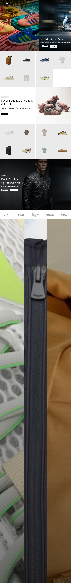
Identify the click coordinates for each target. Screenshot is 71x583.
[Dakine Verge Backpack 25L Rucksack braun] (9, 60)
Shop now (11, 45)
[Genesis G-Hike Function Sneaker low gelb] (62, 132)
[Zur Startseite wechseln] (5, 3)
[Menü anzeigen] (69, 4)
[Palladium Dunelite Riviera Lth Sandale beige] (62, 150)
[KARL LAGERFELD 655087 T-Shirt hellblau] (44, 150)
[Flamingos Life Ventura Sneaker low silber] (9, 78)
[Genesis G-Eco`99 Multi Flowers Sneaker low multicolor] (27, 150)
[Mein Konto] (65, 4)
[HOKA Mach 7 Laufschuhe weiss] (44, 78)
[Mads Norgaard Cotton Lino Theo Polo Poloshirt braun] (27, 132)
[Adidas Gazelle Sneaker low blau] (44, 60)
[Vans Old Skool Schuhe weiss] (9, 132)
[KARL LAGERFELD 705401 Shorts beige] (27, 78)
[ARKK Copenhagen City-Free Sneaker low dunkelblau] (27, 60)
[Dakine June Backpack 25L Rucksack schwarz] (9, 150)
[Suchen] (63, 4)
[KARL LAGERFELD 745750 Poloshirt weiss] (62, 60)
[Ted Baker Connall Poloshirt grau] (44, 132)
